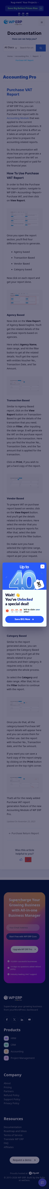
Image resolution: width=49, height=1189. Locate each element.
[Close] (42, 566)
